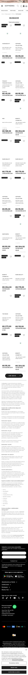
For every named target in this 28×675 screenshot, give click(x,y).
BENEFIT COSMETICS (18, 119)
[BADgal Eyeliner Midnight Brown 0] (20, 108)
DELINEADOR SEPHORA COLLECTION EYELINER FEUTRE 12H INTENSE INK (19, 86)
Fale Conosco (22, 647)
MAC (3, 118)
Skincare (20, 10)
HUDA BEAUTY (6, 43)
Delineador (18, 14)
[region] (14, 661)
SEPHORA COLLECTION (18, 44)
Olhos (13, 14)
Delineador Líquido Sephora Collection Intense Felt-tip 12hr (19, 202)
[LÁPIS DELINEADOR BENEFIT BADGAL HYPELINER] (7, 264)
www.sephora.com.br (7, 643)
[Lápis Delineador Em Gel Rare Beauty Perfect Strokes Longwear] (7, 149)
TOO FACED (5, 314)
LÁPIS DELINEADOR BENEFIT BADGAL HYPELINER (20, 123)
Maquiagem (4, 10)
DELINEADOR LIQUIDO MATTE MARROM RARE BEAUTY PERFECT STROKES (20, 164)
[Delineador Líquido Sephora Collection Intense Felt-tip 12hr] (20, 186)
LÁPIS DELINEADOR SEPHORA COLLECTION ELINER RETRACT (19, 49)
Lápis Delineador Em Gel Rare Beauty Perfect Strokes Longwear (7, 164)
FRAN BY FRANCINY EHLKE (7, 82)
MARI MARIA (5, 234)
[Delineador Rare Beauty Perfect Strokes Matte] (20, 264)
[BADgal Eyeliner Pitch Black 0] (20, 223)
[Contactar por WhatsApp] (14, 607)
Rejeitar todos (14, 667)
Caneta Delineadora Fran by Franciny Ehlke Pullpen (7, 86)
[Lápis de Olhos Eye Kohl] (7, 108)
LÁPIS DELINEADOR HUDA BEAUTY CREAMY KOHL (6, 48)
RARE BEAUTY (6, 159)
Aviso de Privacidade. (17, 659)
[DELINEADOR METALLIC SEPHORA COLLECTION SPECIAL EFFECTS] (20, 303)
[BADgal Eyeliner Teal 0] (20, 343)
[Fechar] (26, 650)
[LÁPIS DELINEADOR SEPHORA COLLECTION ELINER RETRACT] (20, 33)
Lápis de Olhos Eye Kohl (7, 122)
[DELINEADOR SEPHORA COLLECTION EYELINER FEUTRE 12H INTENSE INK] (20, 70)
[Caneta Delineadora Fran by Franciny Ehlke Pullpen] (7, 70)
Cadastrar (14, 561)
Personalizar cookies (14, 663)
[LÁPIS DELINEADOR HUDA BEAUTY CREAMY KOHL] (7, 33)
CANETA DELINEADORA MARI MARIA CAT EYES (7, 239)
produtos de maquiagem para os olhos (9, 484)
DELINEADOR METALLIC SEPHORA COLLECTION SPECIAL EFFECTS (19, 319)
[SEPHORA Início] (9, 6)
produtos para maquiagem (18, 535)
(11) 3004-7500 (6, 607)
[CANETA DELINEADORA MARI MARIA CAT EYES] (7, 223)
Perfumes (13, 10)
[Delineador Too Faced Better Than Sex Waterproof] (7, 303)
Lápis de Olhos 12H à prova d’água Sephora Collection (6, 202)
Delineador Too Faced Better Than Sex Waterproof (6, 319)
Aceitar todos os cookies (14, 672)
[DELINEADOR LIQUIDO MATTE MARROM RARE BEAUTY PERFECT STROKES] (20, 149)
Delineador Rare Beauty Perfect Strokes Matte (20, 279)
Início (2, 14)
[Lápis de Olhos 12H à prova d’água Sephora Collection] (7, 186)
